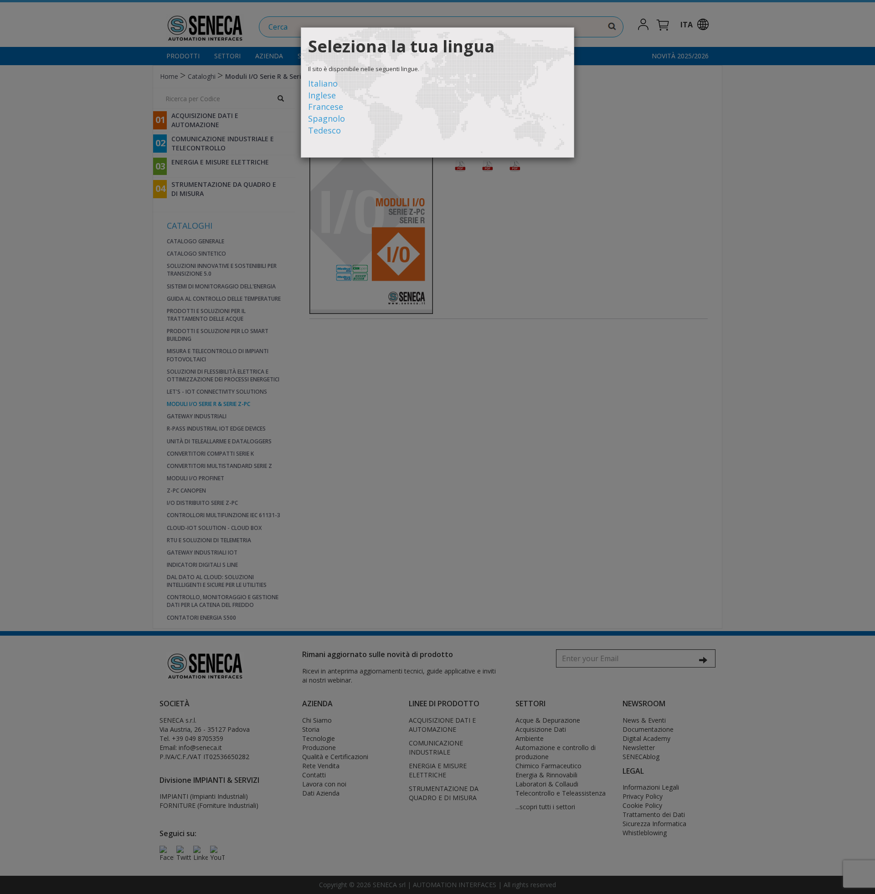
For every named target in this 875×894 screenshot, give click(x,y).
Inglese (322, 95)
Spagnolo (326, 118)
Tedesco (324, 130)
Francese (325, 106)
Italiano (323, 83)
